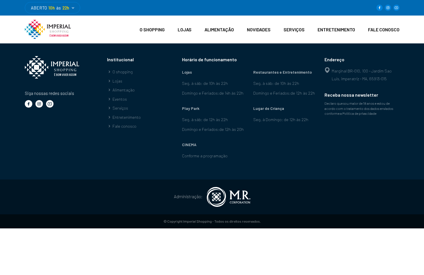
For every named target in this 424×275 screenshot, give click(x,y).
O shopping (122, 71)
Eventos (119, 99)
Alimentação (123, 89)
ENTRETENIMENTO (336, 29)
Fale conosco (124, 126)
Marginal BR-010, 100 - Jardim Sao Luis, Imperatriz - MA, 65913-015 (362, 74)
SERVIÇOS (294, 29)
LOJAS (185, 29)
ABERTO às (50, 7)
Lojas (117, 81)
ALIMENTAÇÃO (219, 29)
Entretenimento (126, 117)
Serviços (120, 108)
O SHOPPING (152, 29)
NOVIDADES (259, 29)
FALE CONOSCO (383, 29)
